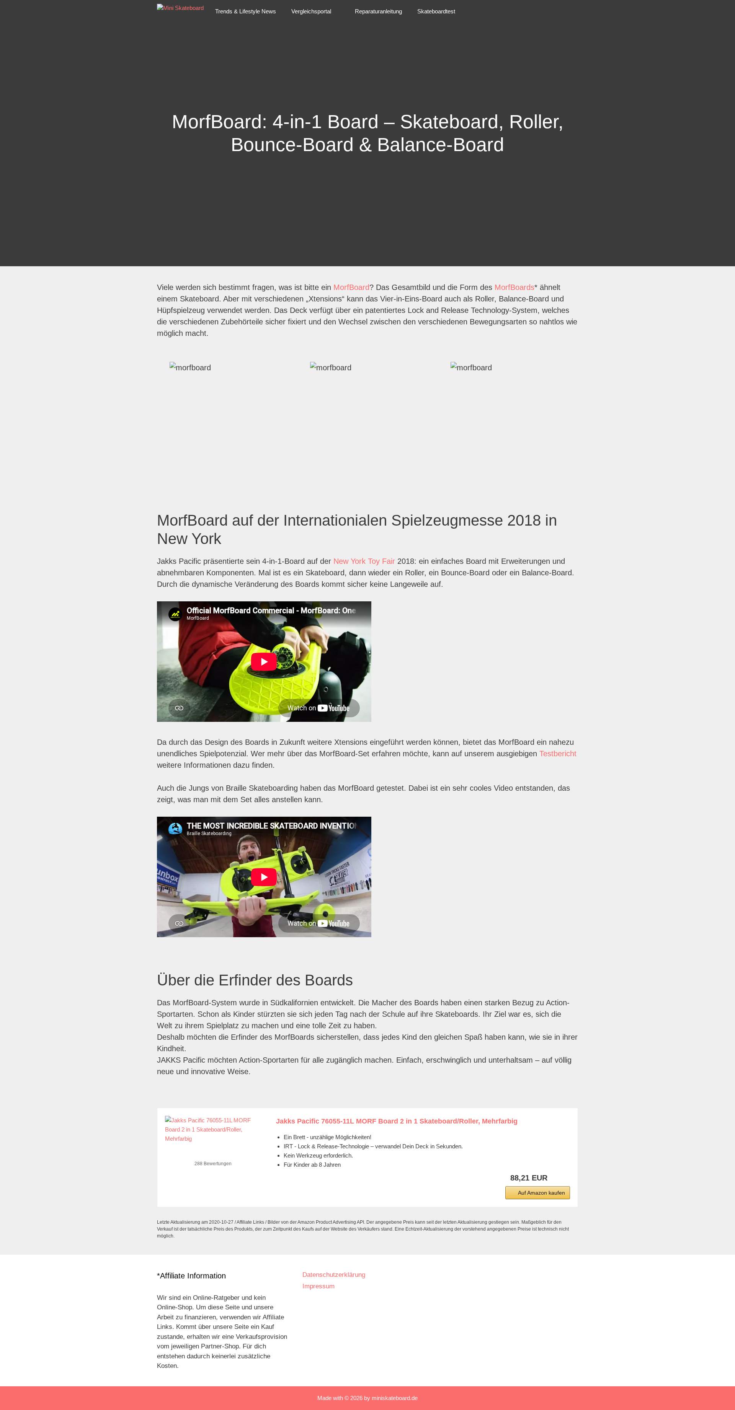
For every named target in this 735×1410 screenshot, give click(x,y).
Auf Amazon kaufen (541, 1193)
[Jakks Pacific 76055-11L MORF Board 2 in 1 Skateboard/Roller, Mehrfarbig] (213, 1129)
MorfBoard (351, 287)
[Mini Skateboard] (180, 11)
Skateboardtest (436, 11)
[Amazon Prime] (559, 1178)
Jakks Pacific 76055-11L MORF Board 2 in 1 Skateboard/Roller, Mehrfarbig (397, 1121)
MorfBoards (514, 287)
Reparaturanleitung (378, 11)
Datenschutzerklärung (333, 1274)
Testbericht (558, 753)
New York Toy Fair (364, 561)
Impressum (318, 1286)
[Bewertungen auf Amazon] (213, 1154)
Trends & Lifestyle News (245, 11)
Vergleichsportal (311, 11)
